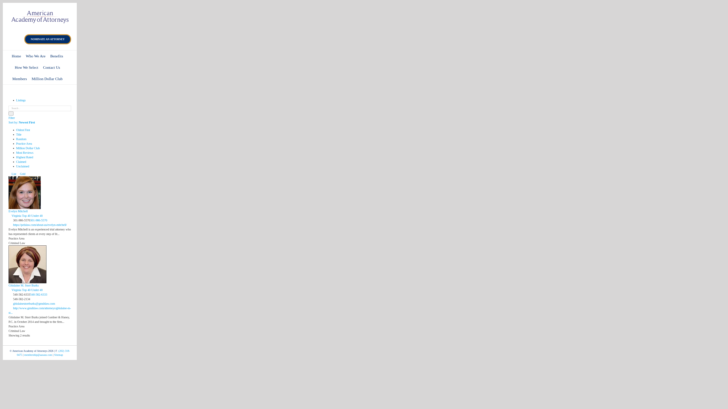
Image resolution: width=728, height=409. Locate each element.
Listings (21, 100)
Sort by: (22, 122)
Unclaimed (22, 166)
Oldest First (23, 130)
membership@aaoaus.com (38, 355)
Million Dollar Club (28, 148)
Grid (22, 174)
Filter (12, 117)
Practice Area (24, 143)
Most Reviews (24, 152)
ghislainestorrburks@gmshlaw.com (34, 303)
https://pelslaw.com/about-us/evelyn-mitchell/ (40, 224)
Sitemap (58, 355)
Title (18, 134)
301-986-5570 (38, 220)
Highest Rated (24, 157)
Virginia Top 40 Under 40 (27, 215)
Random (21, 139)
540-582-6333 (38, 294)
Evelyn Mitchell (18, 211)
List (13, 174)
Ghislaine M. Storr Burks (24, 285)
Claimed (21, 161)
